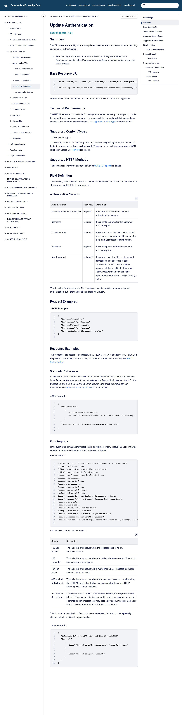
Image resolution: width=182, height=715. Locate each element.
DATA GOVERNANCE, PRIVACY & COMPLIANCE (19, 220)
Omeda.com (71, 5)
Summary (147, 23)
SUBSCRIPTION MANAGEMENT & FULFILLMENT (20, 194)
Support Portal (84, 5)
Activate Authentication (24, 69)
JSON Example (151, 58)
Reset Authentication (23, 80)
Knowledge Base (98, 5)
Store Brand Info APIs (21, 127)
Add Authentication (22, 75)
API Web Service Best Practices (22, 46)
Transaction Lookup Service (79, 387)
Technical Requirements (152, 32)
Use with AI (129, 16)
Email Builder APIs (19, 109)
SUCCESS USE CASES (15, 207)
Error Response (151, 76)
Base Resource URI (150, 27)
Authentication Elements (154, 49)
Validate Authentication (24, 92)
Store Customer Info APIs (22, 133)
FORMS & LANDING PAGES (17, 202)
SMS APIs (16, 115)
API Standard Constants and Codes (23, 40)
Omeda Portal (129, 5)
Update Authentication (23, 86)
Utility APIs (17, 138)
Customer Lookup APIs (21, 104)
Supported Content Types (153, 36)
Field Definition (149, 45)
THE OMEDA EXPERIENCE (17, 17)
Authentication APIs (20, 63)
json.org (76, 150)
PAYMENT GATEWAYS (15, 233)
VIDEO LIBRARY (13, 227)
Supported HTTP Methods (153, 41)
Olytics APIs (17, 121)
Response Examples (151, 63)
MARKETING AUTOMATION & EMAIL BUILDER (18, 180)
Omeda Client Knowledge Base (26, 5)
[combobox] (160, 5)
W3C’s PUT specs (102, 165)
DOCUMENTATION (14, 22)
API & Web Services (17, 51)
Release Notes (15, 28)
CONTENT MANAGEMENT (17, 239)
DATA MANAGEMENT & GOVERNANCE (22, 187)
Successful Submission (154, 67)
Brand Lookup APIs (20, 98)
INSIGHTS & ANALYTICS (16, 173)
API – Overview (16, 34)
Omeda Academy (114, 5)
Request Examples (150, 54)
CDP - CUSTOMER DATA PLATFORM (21, 162)
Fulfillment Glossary (17, 144)
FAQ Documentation (17, 156)
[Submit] (144, 5)
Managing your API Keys (22, 57)
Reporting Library (16, 150)
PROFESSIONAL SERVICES (17, 213)
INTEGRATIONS (13, 167)
